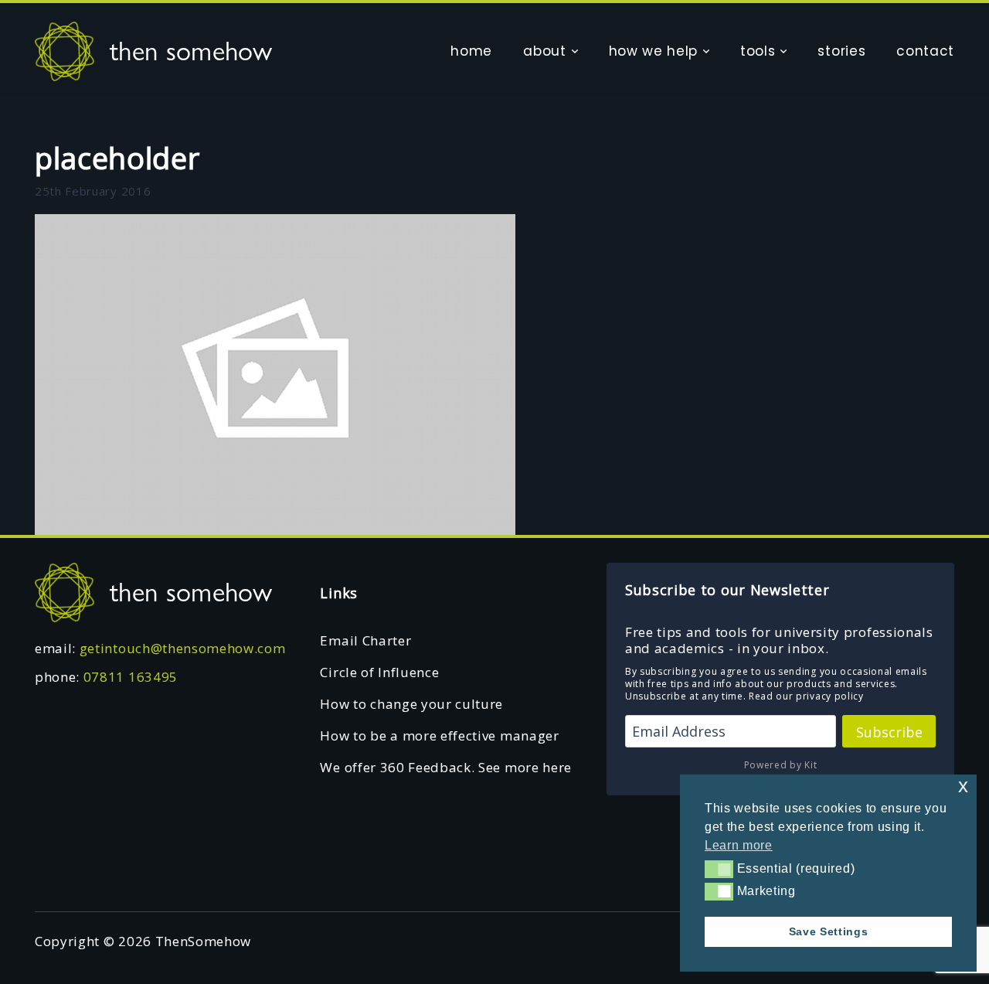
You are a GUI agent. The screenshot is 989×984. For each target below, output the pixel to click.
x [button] (963, 785)
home (471, 51)
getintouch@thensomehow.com (183, 648)
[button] (719, 868)
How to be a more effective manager (439, 735)
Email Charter (365, 640)
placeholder (117, 158)
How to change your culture (411, 704)
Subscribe (889, 732)
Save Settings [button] (828, 931)
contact (925, 51)
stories (841, 51)
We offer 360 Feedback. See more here (445, 767)
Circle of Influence (379, 672)
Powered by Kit (780, 765)
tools (757, 51)
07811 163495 (130, 677)
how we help (653, 51)
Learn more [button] (739, 845)
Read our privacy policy (806, 696)
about (544, 51)
